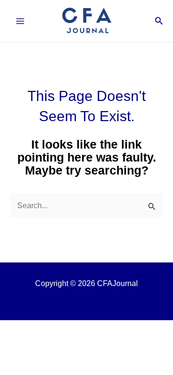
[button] (159, 21)
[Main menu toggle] (20, 21)
